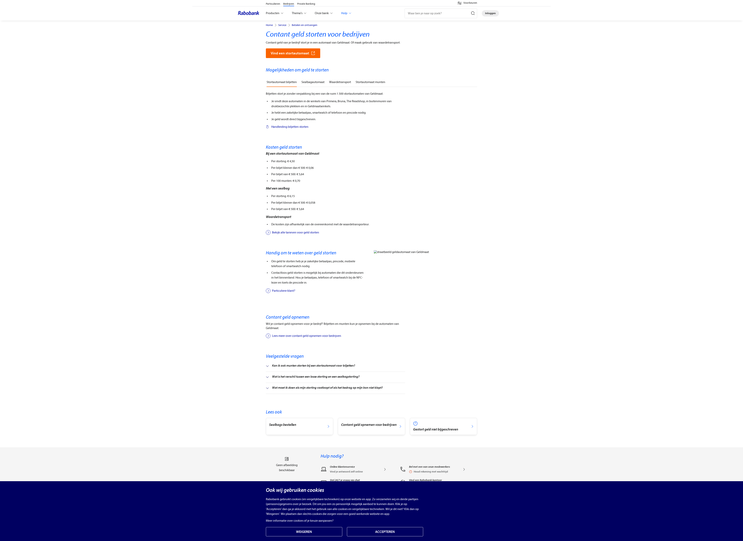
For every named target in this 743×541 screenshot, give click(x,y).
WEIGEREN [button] (304, 532)
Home (269, 25)
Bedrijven (288, 3)
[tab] (281, 82)
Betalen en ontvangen (304, 25)
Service (282, 25)
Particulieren (273, 3)
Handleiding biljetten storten (289, 127)
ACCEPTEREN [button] (385, 532)
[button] (467, 3)
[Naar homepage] (249, 13)
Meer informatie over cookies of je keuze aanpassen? (300, 520)
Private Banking (306, 3)
